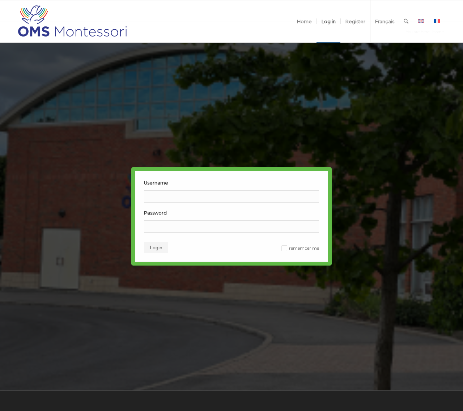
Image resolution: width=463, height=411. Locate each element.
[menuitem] (304, 21)
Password (155, 213)
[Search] (406, 21)
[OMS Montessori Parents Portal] (72, 21)
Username (156, 183)
